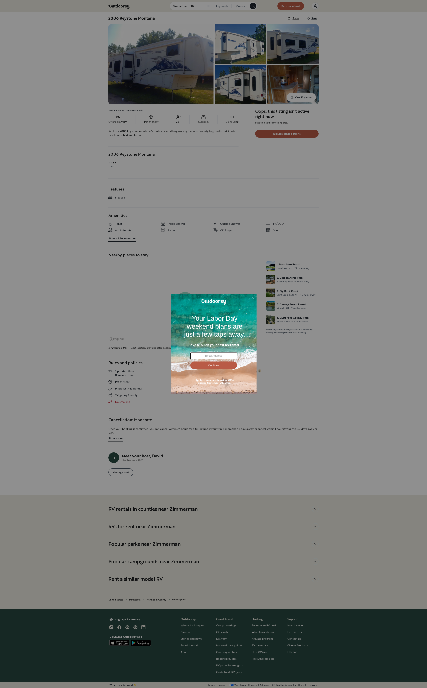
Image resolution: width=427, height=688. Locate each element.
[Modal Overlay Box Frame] (214, 344)
